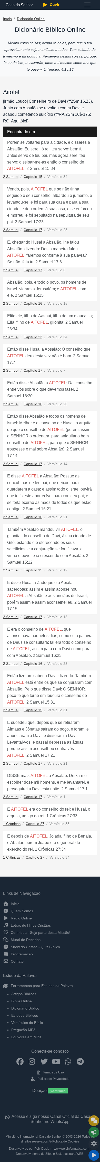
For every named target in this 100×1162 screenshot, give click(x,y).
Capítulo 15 (33, 177)
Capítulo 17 (33, 230)
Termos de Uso (53, 1072)
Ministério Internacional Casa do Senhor (34, 1136)
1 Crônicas (12, 824)
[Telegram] (80, 1061)
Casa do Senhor (19, 5)
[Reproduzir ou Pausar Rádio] (93, 1155)
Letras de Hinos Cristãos (30, 925)
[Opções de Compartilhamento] (93, 1132)
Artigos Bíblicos (23, 994)
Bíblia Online (21, 1001)
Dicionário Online (31, 19)
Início (7, 19)
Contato (17, 961)
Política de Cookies (65, 1141)
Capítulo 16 (33, 303)
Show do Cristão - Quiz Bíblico (35, 947)
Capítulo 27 (35, 824)
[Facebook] (19, 1061)
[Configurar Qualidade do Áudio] (93, 1143)
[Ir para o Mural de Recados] (93, 1120)
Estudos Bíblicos (24, 1015)
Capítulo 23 (33, 337)
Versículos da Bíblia (27, 1023)
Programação (21, 954)
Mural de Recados (25, 940)
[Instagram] (31, 1061)
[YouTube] (56, 1061)
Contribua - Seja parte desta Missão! (40, 932)
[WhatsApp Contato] (68, 1061)
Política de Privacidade (53, 1079)
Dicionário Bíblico (25, 1008)
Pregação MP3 (23, 1030)
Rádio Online (21, 918)
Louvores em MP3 (26, 1037)
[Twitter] (43, 1061)
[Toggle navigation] (87, 5)
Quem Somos (21, 911)
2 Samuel (10, 177)
